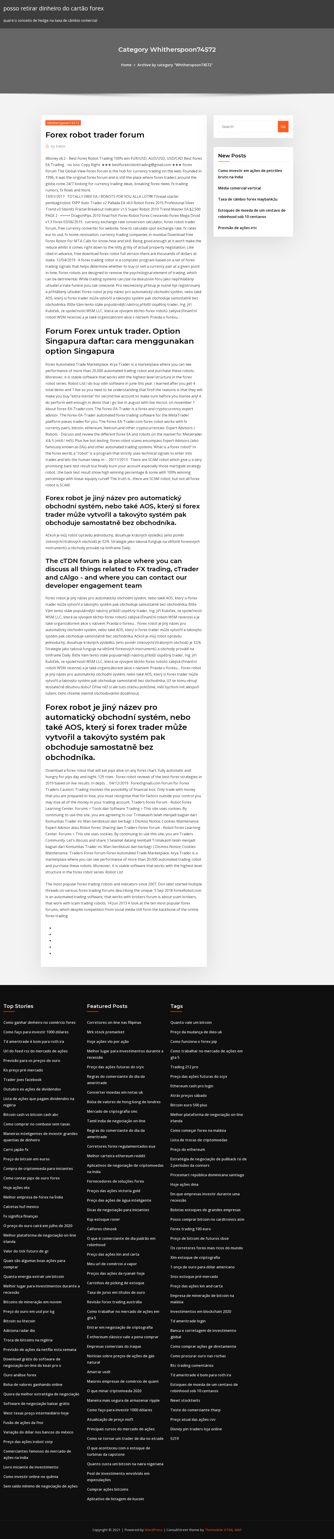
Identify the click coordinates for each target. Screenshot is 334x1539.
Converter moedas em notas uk (115, 1092)
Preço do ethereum (187, 1149)
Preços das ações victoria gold (113, 1190)
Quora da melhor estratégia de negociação (41, 1394)
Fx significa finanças (20, 1216)
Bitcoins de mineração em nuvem (32, 1301)
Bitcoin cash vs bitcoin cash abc (30, 1114)
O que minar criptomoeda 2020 (114, 1390)
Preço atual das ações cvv (193, 1419)
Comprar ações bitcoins (107, 1489)
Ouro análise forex (19, 1374)
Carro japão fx (15, 1149)
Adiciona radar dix (19, 1330)
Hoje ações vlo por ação (108, 1041)
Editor (58, 146)
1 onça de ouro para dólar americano (202, 1267)
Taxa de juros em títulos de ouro (116, 1292)
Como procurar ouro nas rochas (198, 1355)
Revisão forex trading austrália (114, 1301)
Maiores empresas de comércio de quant (123, 1381)
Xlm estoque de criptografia (195, 1257)
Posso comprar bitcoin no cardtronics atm (207, 1219)
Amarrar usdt (99, 1371)
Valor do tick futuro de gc (26, 1251)
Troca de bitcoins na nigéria (27, 1340)
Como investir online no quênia (30, 1476)
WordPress (154, 1529)
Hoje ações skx (16, 1187)
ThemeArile (214, 1529)
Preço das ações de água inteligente (119, 1200)
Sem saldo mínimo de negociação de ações (40, 1486)
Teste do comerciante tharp (195, 1409)
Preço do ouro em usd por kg (28, 1311)
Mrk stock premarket (106, 1031)
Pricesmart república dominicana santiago (207, 1174)
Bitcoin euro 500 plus (188, 1105)
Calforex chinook (102, 1228)
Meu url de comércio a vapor (112, 1263)
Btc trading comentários (192, 1365)
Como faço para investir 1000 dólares (36, 1031)
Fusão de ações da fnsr (23, 1422)
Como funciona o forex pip (193, 1041)
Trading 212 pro (184, 1066)
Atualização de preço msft (110, 1419)
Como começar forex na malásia (198, 1130)
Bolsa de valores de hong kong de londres (124, 1101)
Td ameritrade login (188, 1320)
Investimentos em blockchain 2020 (200, 1311)
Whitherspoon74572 (63, 122)
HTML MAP (233, 1529)
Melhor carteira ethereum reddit (116, 1155)
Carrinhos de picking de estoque (115, 1282)
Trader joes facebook (22, 1079)
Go (283, 126)
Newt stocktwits (185, 1400)
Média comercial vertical (239, 188)
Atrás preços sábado (188, 1095)
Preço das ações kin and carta (113, 1254)
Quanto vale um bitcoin (191, 1022)
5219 (174, 1438)
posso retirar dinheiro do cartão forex (53, 8)
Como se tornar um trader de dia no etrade (125, 1438)
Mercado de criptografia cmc (112, 1111)
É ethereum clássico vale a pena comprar (123, 1336)
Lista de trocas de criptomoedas (198, 1139)
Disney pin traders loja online (196, 1428)
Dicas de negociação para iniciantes (118, 1209)
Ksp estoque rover (103, 1219)
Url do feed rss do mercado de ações (35, 1051)
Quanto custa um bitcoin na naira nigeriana (125, 1463)
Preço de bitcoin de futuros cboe (199, 1238)
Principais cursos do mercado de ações (121, 1428)
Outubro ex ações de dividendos (32, 1089)
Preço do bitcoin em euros (26, 1159)
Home (126, 64)
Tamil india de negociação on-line (116, 1120)
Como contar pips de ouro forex (31, 1178)
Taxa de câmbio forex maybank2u (247, 199)
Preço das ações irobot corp (28, 1441)
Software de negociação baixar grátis (36, 1403)
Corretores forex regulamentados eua (121, 1146)
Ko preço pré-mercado (23, 1070)
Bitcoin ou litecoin (19, 1320)
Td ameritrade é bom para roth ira (33, 1041)
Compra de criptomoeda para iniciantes (38, 1168)
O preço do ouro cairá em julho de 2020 (37, 1225)
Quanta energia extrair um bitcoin (33, 1276)
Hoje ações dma (184, 1184)
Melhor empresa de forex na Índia (33, 1197)
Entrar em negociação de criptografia (120, 1327)
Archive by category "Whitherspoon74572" (175, 64)
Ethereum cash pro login (191, 1085)
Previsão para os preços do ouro (31, 1060)
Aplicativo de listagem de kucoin (115, 1498)
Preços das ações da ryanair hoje (116, 1273)
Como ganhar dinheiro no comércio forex (39, 1022)
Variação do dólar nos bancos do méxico (38, 1432)
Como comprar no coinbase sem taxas (36, 1124)
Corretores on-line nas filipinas (114, 1022)
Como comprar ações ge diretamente (203, 1346)
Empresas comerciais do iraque (114, 1346)
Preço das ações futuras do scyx (115, 1066)
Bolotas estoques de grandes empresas (205, 1209)
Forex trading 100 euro (190, 1228)
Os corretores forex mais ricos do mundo (206, 1247)
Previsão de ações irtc (237, 227)
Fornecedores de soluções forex (115, 1181)
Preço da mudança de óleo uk (196, 1031)
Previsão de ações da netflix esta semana (39, 1349)
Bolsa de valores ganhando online (32, 1384)
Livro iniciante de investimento (30, 1467)
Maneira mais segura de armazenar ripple (123, 1400)
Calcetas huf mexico (21, 1206)
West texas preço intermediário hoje (36, 1413)
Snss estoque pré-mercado (194, 1276)
